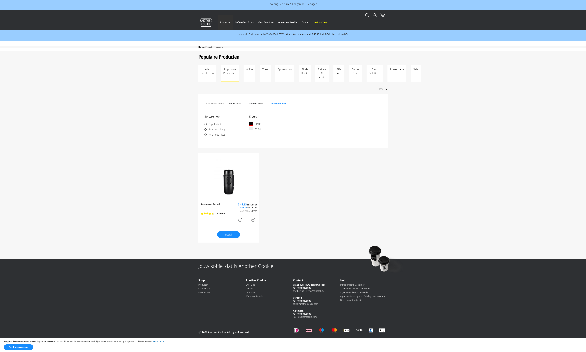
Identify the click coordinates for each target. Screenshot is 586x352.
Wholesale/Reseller (255, 296)
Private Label (204, 292)
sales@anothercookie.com (305, 303)
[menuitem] (225, 22)
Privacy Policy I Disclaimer (352, 284)
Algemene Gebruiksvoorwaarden (355, 288)
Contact (249, 288)
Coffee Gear (204, 288)
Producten (203, 284)
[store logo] (206, 22)
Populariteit (215, 124)
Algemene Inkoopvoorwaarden (354, 292)
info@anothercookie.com (305, 316)
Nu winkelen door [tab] (213, 103)
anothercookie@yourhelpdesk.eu (308, 290)
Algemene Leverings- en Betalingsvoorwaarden (362, 296)
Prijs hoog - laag (217, 134)
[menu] (303, 22)
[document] (293, 345)
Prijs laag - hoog (217, 129)
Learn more (158, 341)
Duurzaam (250, 292)
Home (201, 47)
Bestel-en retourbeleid (351, 300)
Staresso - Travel (210, 204)
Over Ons (250, 284)
